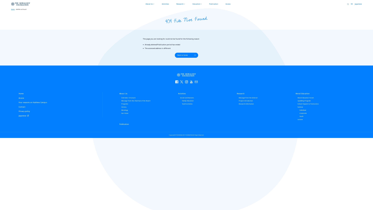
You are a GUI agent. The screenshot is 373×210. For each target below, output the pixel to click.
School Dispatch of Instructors (308, 104)
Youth (301, 116)
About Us (149, 4)
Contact (352, 4)
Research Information (246, 104)
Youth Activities (187, 104)
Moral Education (302, 93)
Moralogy (124, 110)
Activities (165, 4)
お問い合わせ (196, 81)
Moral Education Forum (306, 98)
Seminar (300, 107)
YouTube (191, 81)
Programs (124, 104)
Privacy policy (24, 111)
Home (13, 9)
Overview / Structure (128, 98)
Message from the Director (248, 98)
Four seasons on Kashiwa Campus (33, 102)
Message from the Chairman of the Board (135, 101)
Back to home (182, 55)
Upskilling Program (304, 101)
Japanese (358, 4)
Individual (302, 110)
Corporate (303, 113)
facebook (176, 81)
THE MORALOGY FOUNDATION (20, 4)
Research (179, 4)
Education (196, 4)
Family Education (188, 101)
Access (228, 4)
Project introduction (246, 101)
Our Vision (124, 113)
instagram (186, 81)
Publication (213, 4)
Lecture (300, 119)
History (123, 107)
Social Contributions (187, 98)
